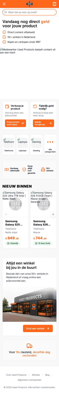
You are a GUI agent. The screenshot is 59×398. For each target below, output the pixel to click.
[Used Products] (29, 4)
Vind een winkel (35, 328)
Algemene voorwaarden (29, 380)
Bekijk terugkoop (40, 123)
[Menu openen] (4, 4)
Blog (47, 375)
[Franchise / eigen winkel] (54, 4)
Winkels (36, 375)
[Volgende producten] (53, 214)
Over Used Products (16, 375)
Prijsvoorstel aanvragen (13, 123)
